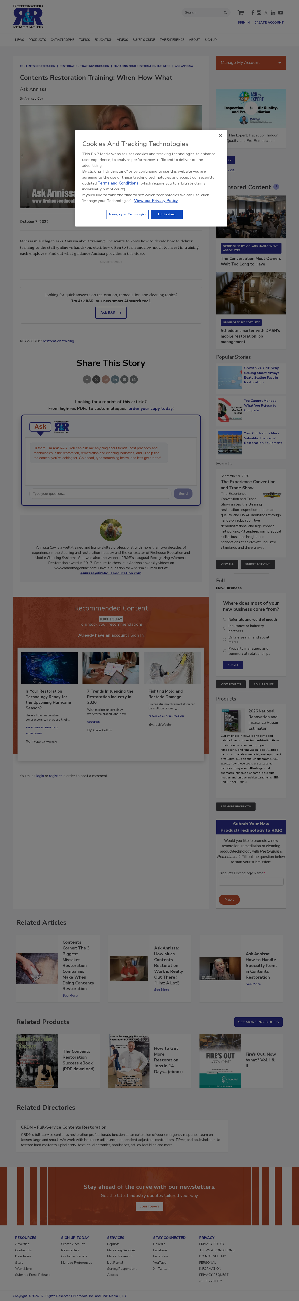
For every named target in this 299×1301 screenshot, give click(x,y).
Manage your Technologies (127, 214)
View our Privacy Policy (156, 200)
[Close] (220, 136)
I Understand (167, 214)
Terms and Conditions (118, 183)
